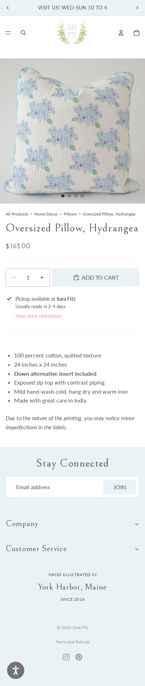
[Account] (121, 32)
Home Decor (46, 214)
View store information (38, 316)
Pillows (70, 214)
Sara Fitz (80, 627)
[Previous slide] (7, 7)
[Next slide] (137, 7)
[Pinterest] (79, 657)
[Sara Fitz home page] (72, 32)
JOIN (119, 487)
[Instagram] (66, 657)
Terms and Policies (73, 641)
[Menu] (8, 33)
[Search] (23, 32)
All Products (17, 214)
